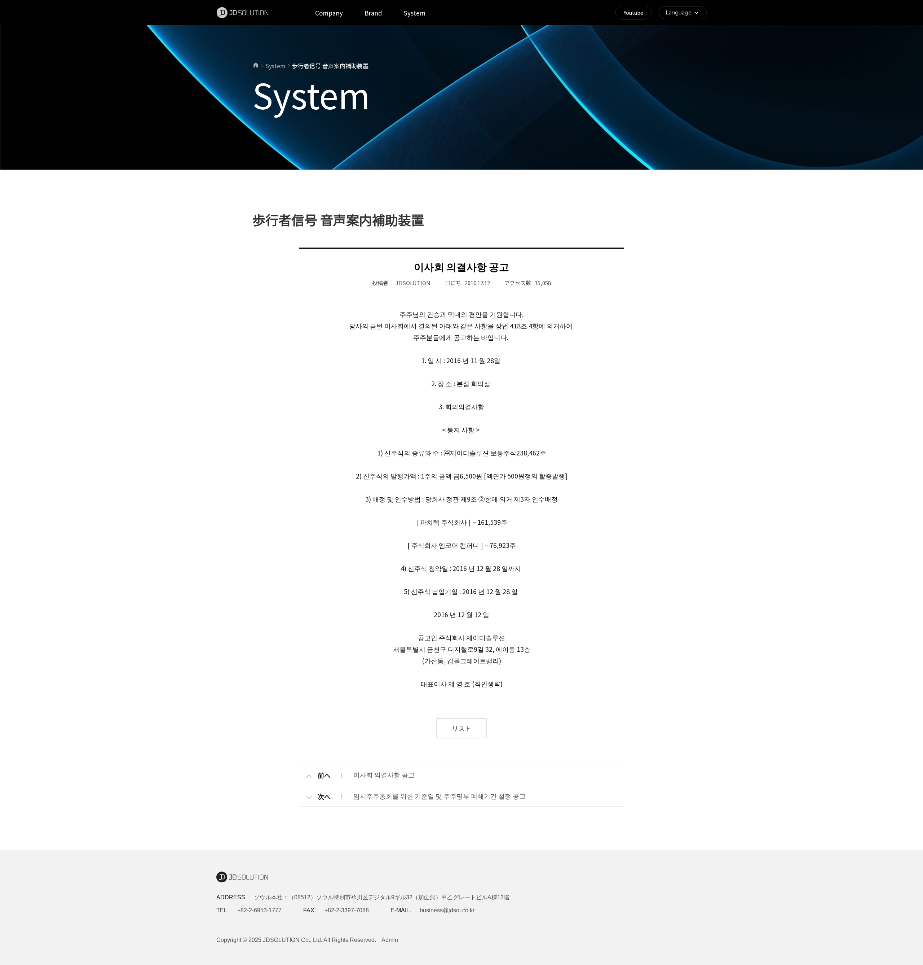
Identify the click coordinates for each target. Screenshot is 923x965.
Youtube (633, 12)
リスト (461, 728)
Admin (389, 940)
